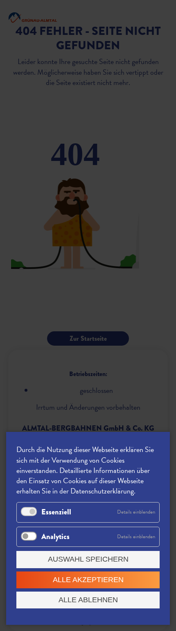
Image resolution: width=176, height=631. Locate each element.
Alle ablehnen (88, 600)
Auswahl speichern (88, 559)
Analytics (55, 536)
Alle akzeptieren (88, 580)
